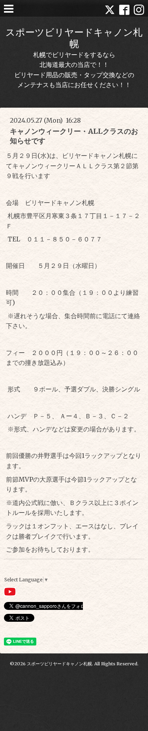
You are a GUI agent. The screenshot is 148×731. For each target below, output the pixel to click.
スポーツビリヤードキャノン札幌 (74, 38)
